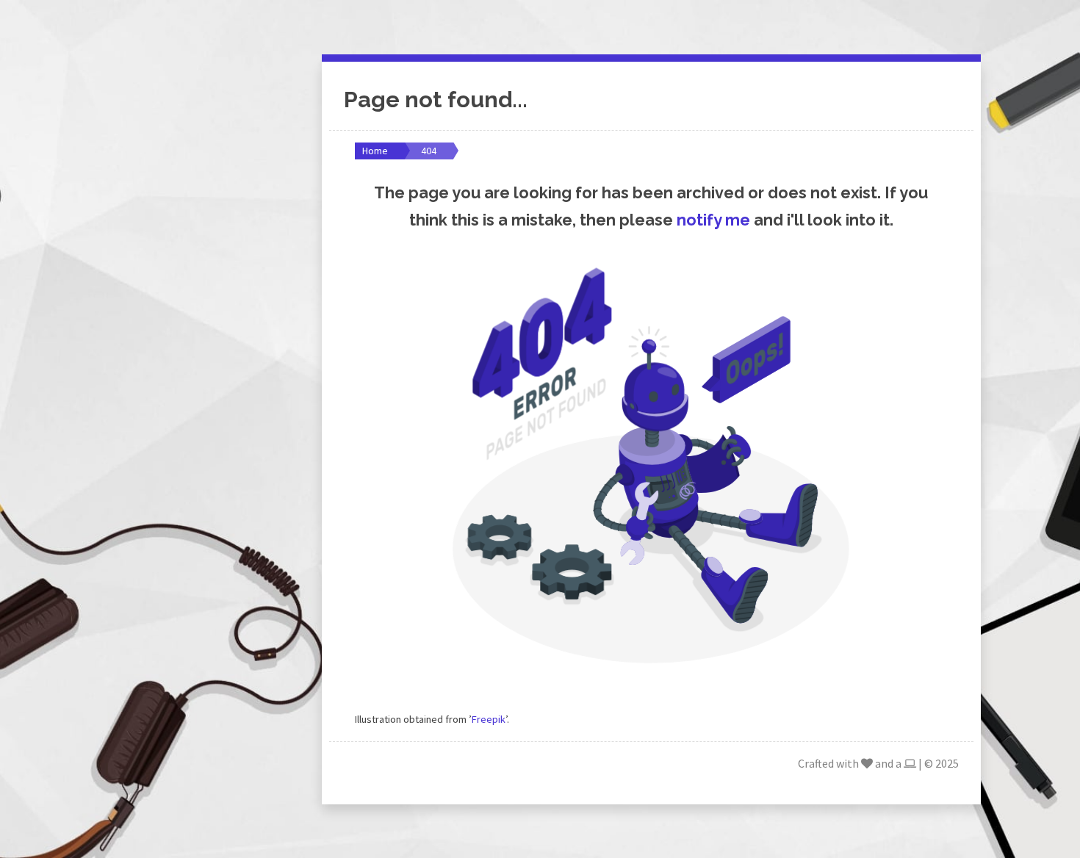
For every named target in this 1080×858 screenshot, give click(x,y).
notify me (713, 220)
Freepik (488, 719)
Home (375, 150)
